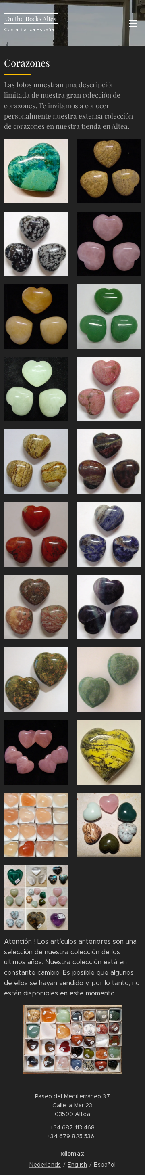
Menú (133, 23)
